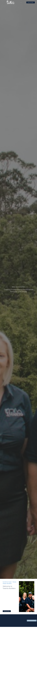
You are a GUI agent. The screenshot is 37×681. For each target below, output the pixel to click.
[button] (21, 2)
